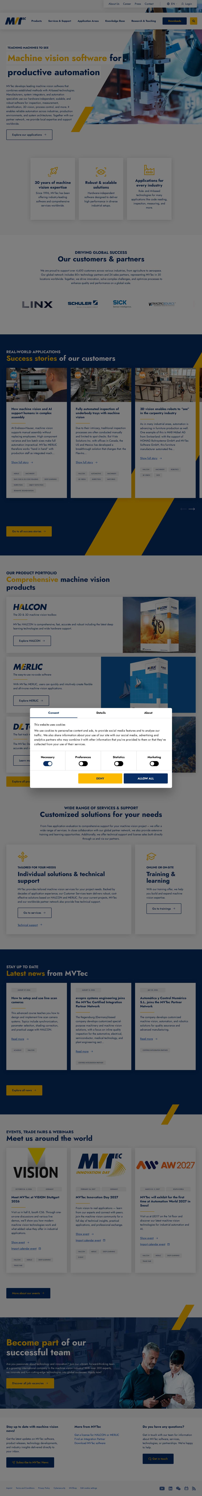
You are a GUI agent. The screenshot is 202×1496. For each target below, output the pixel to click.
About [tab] (148, 713)
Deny (100, 778)
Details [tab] (101, 713)
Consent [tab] (53, 713)
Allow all (146, 778)
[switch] (83, 763)
